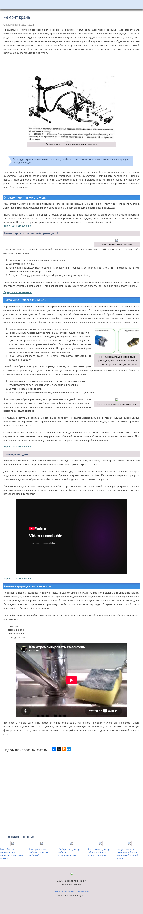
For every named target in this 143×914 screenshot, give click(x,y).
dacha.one (83, 891)
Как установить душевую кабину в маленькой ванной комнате (127, 853)
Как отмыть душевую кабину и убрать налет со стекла (99, 852)
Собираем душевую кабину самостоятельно (69, 852)
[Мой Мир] (69, 749)
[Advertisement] (71, 68)
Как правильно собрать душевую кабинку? (39, 852)
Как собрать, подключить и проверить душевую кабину (11, 853)
